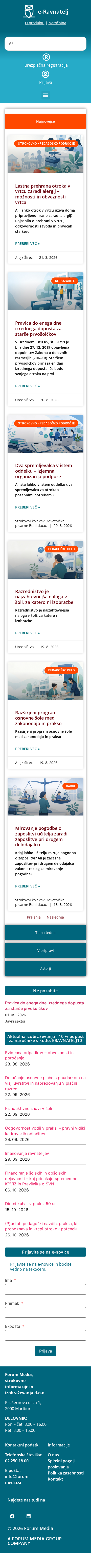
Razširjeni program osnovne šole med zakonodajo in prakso (38, 717)
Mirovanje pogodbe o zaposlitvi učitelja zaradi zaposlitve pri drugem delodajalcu (41, 836)
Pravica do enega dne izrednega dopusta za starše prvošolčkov (38, 328)
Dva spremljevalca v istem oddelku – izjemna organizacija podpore (43, 470)
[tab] (45, 121)
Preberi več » (27, 243)
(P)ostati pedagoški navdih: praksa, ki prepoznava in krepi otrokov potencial (42, 1226)
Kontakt (55, 1479)
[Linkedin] (28, 1516)
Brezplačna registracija (46, 65)
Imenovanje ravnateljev (27, 1153)
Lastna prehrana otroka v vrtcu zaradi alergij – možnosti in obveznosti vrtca (42, 194)
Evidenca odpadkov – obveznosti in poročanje (39, 1055)
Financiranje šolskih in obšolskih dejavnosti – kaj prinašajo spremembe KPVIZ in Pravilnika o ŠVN (41, 1178)
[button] (45, 95)
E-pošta (12, 1326)
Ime (8, 1280)
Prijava (45, 82)
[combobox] (45, 44)
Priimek (12, 1303)
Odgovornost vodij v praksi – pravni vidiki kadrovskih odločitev (45, 1131)
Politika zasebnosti (66, 1473)
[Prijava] (45, 74)
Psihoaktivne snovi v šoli (28, 1108)
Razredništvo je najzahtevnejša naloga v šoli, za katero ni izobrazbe (44, 596)
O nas (53, 1455)
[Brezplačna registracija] (46, 57)
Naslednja (55, 917)
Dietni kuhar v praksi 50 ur (30, 1203)
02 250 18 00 (17, 1461)
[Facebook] (12, 1516)
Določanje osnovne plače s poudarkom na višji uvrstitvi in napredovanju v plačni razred (45, 1083)
